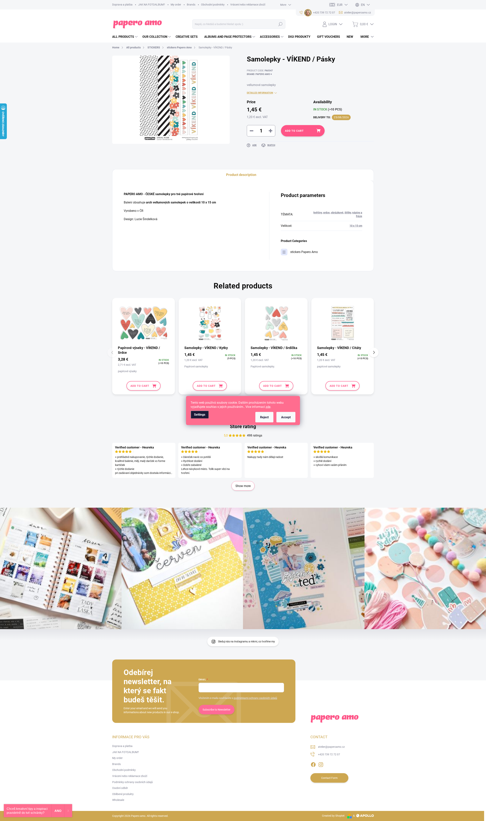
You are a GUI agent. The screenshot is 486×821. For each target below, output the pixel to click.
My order (176, 4)
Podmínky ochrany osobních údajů (132, 782)
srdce (326, 212)
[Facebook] (313, 764)
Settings (199, 414)
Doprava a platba (122, 4)
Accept (286, 417)
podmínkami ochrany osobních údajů (255, 698)
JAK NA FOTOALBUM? (151, 4)
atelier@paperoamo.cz (331, 746)
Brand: (259, 74)
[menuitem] (125, 37)
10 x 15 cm (356, 225)
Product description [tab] (241, 175)
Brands (191, 4)
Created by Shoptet (333, 815)
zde (268, 407)
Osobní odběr (120, 787)
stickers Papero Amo (304, 252)
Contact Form (329, 777)
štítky (348, 212)
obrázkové (337, 212)
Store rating (243, 426)
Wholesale (118, 799)
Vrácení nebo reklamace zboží (247, 4)
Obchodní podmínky (213, 4)
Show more (243, 486)
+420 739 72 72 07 (329, 754)
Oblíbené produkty (123, 794)
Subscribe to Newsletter (216, 709)
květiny (317, 212)
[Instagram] (321, 764)
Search (280, 24)
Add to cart (294, 130)
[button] (374, 352)
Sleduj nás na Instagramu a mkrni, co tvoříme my (246, 641)
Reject (264, 417)
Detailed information (260, 92)
